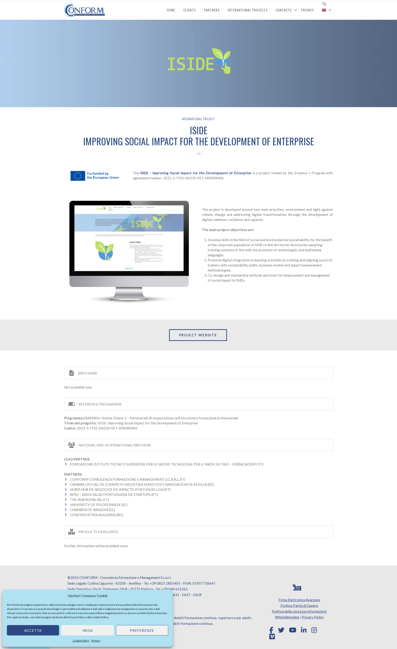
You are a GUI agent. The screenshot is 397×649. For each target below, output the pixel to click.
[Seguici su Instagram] (314, 630)
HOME (171, 9)
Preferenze (142, 630)
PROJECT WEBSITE (198, 335)
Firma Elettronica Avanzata (299, 600)
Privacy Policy (76, 617)
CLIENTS (189, 9)
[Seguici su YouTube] (292, 630)
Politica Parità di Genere (299, 605)
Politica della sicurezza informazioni (299, 611)
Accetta (33, 630)
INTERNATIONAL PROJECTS (248, 9)
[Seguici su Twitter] (281, 630)
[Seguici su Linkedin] (304, 630)
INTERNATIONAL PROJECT (198, 118)
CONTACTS (284, 9)
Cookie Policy (100, 617)
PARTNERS (212, 9)
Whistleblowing (287, 617)
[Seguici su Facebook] (271, 630)
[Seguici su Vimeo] (272, 636)
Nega (87, 630)
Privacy (95, 640)
